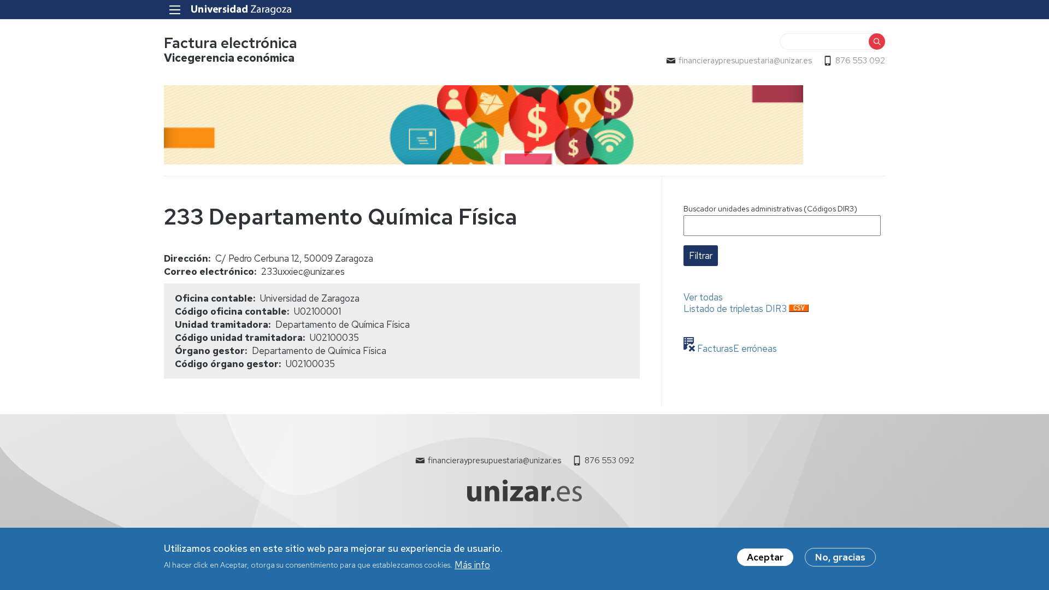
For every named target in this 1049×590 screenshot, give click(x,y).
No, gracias (840, 557)
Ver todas (703, 297)
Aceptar (765, 557)
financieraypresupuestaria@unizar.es (745, 60)
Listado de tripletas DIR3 (735, 309)
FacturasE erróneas (736, 349)
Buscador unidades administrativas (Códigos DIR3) (770, 209)
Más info (472, 564)
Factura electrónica (230, 42)
